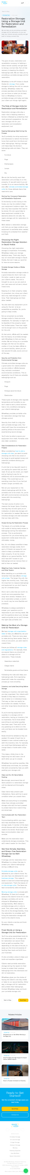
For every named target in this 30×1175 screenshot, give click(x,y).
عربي (22, 2)
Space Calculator (15, 1156)
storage (12, 84)
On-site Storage (15, 1139)
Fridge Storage (15, 1142)
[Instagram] (18, 1129)
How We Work (15, 1153)
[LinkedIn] (22, 1129)
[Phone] (11, 1129)
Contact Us (15, 1115)
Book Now (23, 1000)
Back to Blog (5, 11)
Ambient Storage (15, 1145)
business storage (8, 878)
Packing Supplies (15, 1150)
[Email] (15, 1129)
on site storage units (9, 885)
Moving (15, 1148)
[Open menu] (27, 2)
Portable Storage (15, 1137)
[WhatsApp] (7, 1129)
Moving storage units (9, 892)
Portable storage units (9, 871)
